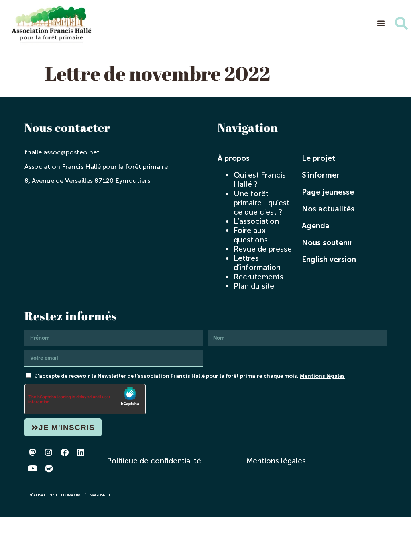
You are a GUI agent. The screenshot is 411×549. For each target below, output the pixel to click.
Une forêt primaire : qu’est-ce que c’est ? (263, 203)
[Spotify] (49, 469)
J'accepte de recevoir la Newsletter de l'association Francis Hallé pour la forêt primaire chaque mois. (190, 376)
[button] (381, 23)
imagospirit (100, 495)
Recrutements (258, 276)
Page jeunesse (328, 192)
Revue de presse (263, 249)
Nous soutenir (327, 242)
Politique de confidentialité (154, 460)
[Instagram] (49, 453)
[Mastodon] (32, 453)
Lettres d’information (257, 263)
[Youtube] (32, 469)
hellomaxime (69, 495)
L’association (256, 221)
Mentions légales (322, 376)
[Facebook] (65, 453)
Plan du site (254, 286)
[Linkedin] (81, 453)
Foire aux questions (251, 235)
